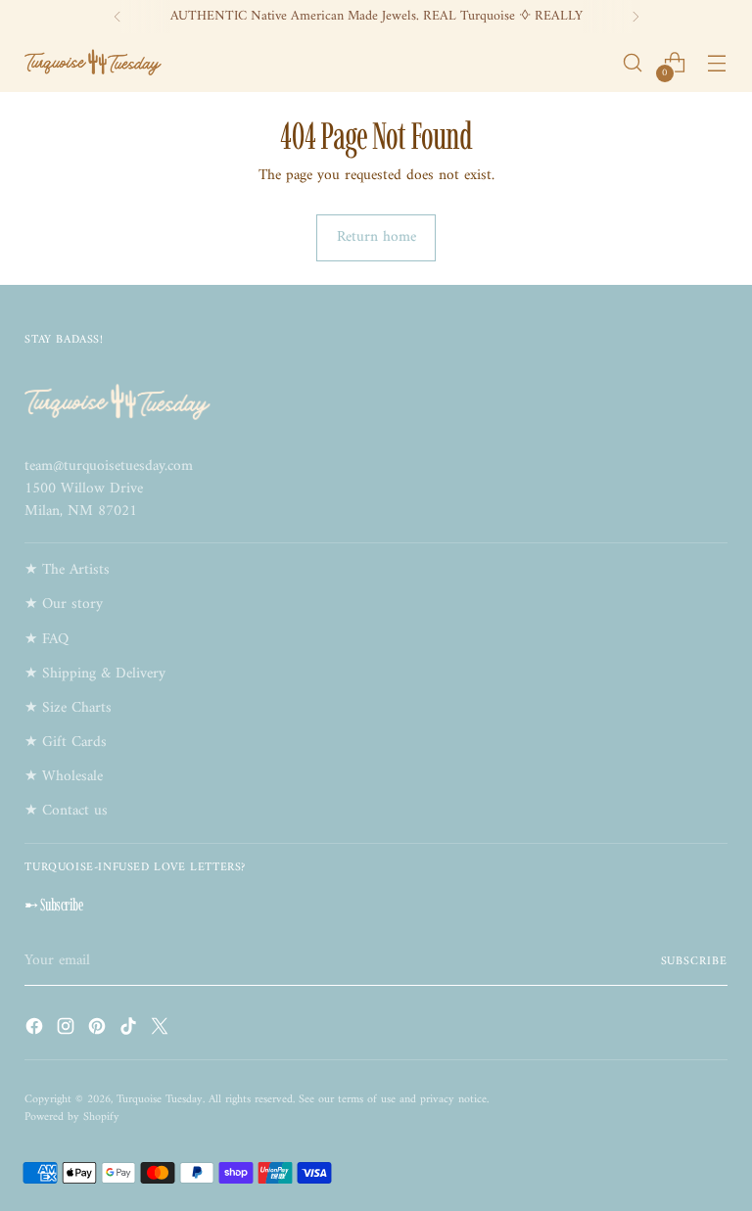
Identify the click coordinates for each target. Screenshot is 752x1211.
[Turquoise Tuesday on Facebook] (36, 1030)
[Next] (635, 16)
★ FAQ (46, 640)
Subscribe (694, 962)
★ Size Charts (68, 708)
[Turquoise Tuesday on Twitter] (161, 1030)
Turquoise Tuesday (160, 1100)
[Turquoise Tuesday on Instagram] (67, 1030)
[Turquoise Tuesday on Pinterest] (99, 1030)
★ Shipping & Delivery (94, 674)
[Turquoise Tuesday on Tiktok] (130, 1030)
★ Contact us (66, 811)
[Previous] (117, 16)
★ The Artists (67, 570)
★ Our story (63, 604)
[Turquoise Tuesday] (93, 62)
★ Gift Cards (65, 742)
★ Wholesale (63, 777)
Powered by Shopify (71, 1117)
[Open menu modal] (717, 63)
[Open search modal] (633, 63)
